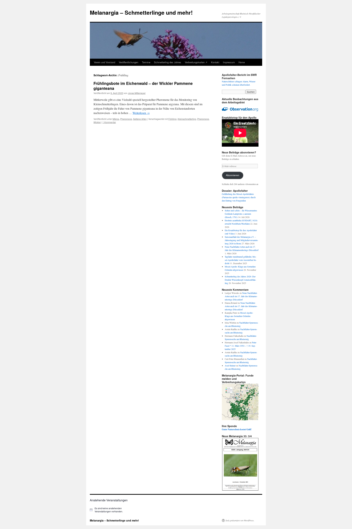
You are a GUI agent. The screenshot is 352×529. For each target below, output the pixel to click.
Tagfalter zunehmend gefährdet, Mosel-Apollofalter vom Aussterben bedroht (240, 260)
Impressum (229, 62)
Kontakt (215, 62)
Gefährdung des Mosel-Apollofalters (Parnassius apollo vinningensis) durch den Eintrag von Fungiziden (239, 197)
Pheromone (126, 118)
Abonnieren (232, 175)
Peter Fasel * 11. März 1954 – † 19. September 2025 (240, 345)
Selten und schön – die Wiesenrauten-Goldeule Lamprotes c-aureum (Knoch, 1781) (241, 213)
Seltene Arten (140, 118)
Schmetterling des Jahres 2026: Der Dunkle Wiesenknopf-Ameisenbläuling (240, 279)
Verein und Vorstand (104, 62)
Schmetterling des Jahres (167, 62)
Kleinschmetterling (187, 118)
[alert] (110, 510)
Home (242, 62)
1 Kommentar (109, 122)
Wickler (97, 122)
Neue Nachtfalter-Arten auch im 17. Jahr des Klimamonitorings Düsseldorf (241, 296)
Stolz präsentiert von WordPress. (239, 520)
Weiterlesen (141, 113)
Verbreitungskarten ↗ (196, 62)
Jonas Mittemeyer (137, 93)
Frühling (172, 118)
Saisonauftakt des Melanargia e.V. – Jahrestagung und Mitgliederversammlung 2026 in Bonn (241, 240)
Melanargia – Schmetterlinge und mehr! (141, 12)
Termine (146, 62)
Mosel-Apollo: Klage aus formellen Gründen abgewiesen (239, 316)
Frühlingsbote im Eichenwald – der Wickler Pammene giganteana (143, 85)
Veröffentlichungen (128, 62)
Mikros (116, 118)
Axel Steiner (230, 365)
